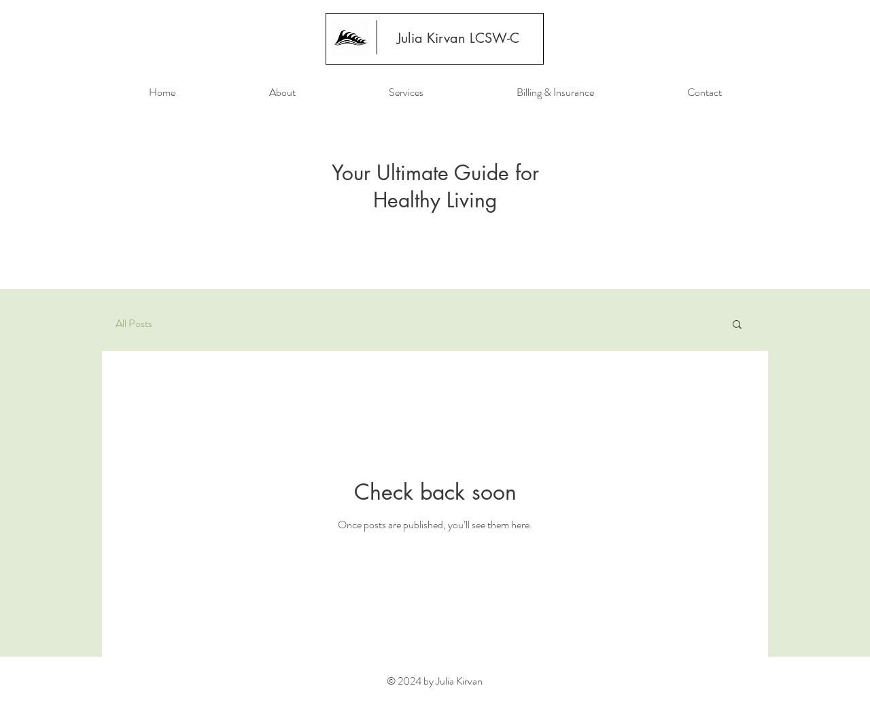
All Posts (134, 323)
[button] (737, 325)
